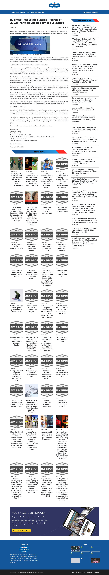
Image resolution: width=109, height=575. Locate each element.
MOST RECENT (21, 12)
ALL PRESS (30, 12)
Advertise (89, 572)
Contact (97, 572)
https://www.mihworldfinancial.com (24, 65)
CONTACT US (39, 12)
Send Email (17, 133)
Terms (73, 572)
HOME (13, 12)
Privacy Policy (81, 572)
